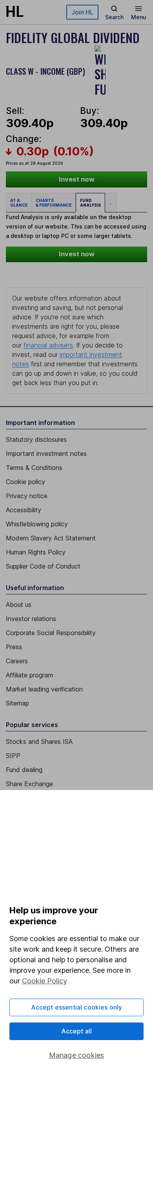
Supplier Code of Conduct (43, 566)
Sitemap (17, 703)
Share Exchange (29, 784)
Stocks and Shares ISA (39, 741)
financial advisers (48, 345)
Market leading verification (44, 689)
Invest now (77, 179)
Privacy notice (26, 496)
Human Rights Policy (36, 552)
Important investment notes (46, 453)
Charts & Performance (53, 202)
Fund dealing (24, 770)
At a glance (18, 202)
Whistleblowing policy (37, 524)
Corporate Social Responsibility (51, 633)
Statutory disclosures (36, 439)
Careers (17, 661)
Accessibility (23, 510)
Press (14, 647)
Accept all (76, 1031)
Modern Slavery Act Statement (51, 538)
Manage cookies (76, 1055)
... (111, 202)
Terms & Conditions (34, 468)
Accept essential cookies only (76, 1007)
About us (18, 604)
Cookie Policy (44, 981)
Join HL (82, 12)
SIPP (13, 756)
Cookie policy (25, 482)
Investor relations (31, 619)
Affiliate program (29, 675)
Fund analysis (90, 202)
